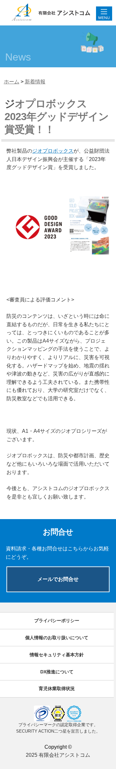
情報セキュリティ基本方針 (57, 654)
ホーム (11, 81)
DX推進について (56, 671)
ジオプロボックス (52, 151)
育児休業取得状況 (57, 688)
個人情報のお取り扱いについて (56, 637)
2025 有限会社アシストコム (58, 755)
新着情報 (35, 81)
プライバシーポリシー (56, 620)
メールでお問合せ (58, 579)
